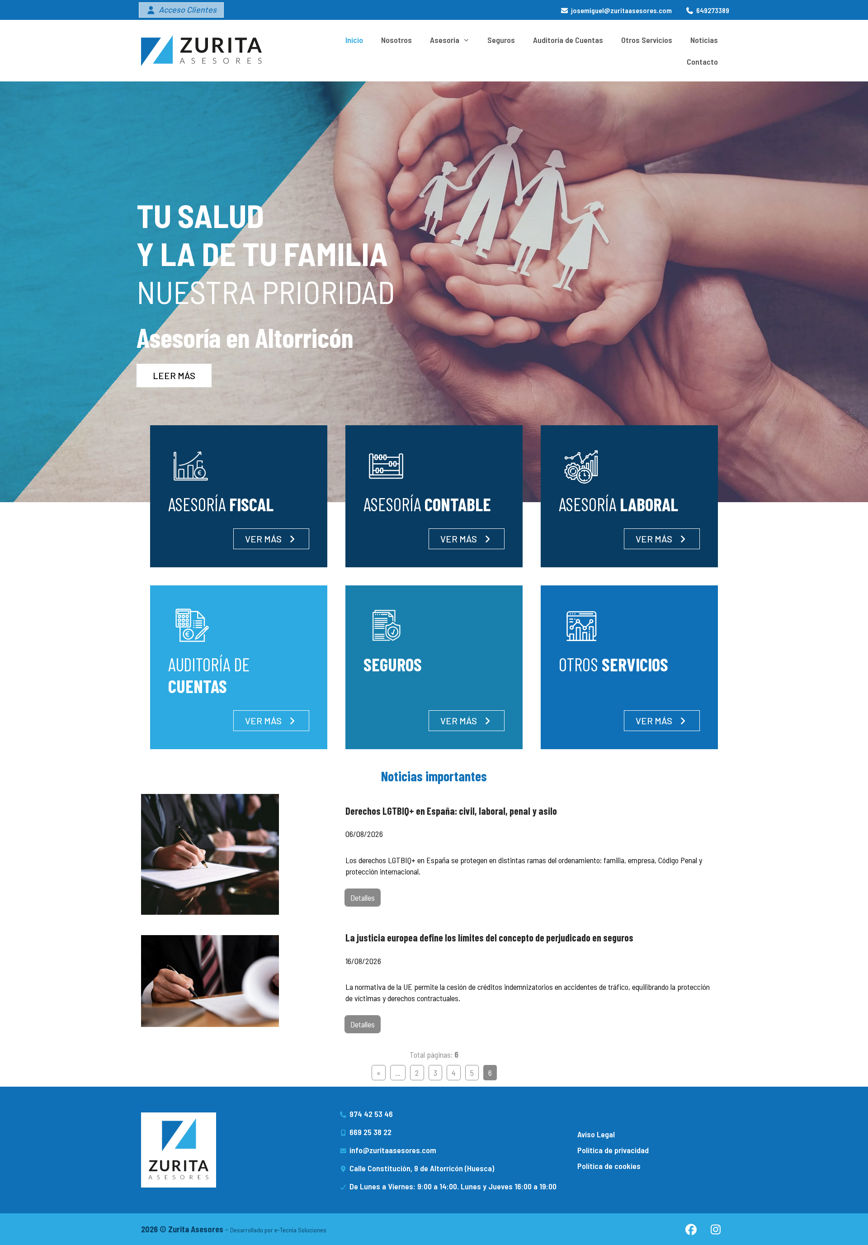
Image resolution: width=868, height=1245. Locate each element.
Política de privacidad (613, 1150)
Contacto (702, 62)
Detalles (362, 898)
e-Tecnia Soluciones (300, 1230)
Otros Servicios (646, 40)
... (398, 1073)
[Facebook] (690, 1229)
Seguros (501, 40)
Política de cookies (609, 1166)
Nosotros (396, 40)
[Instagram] (715, 1229)
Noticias (704, 40)
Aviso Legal (596, 1134)
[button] (181, 10)
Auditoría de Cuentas (568, 40)
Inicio (354, 40)
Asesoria (444, 40)
